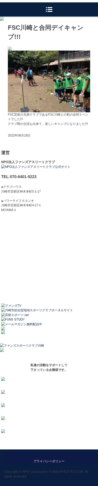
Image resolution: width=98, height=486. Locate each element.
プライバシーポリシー (49, 461)
